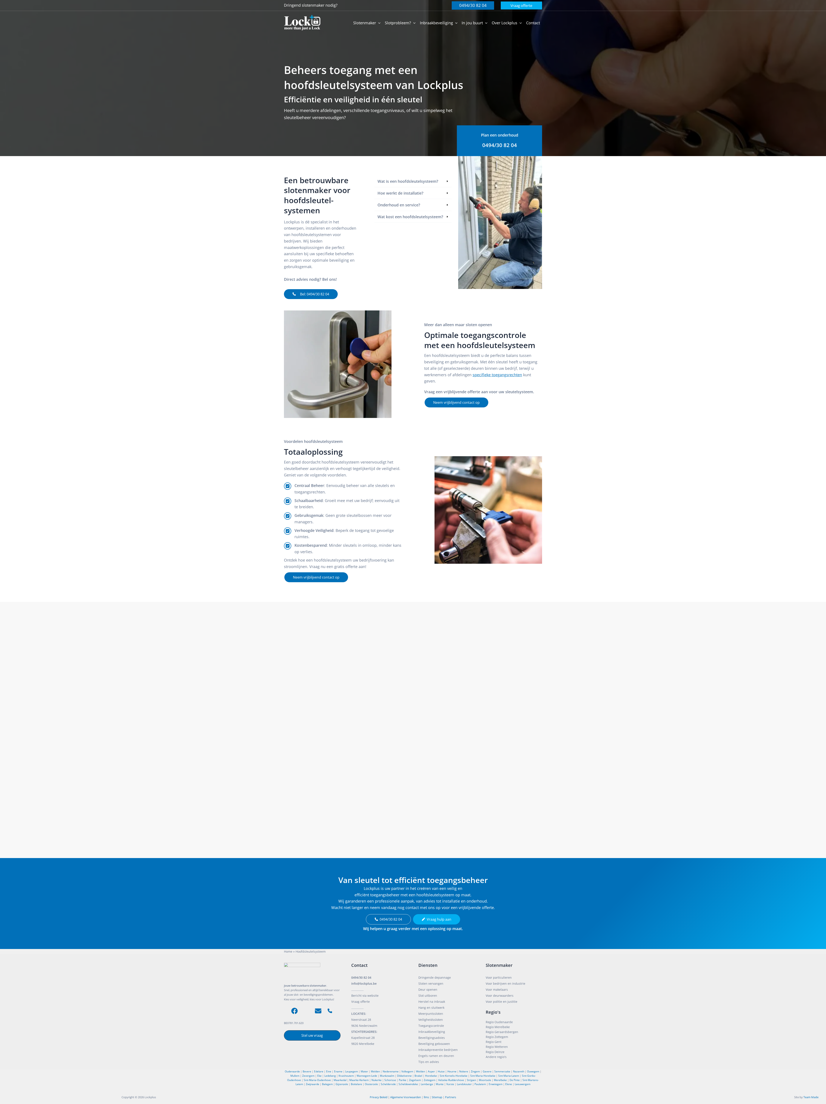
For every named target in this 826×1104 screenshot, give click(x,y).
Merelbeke (500, 1080)
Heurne (451, 1071)
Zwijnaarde (312, 1084)
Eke (319, 1076)
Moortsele (485, 1080)
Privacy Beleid (378, 1097)
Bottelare (356, 1084)
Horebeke (431, 1076)
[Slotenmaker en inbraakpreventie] (302, 22)
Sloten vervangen (430, 983)
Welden (420, 1071)
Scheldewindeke (408, 1084)
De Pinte (515, 1080)
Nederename (391, 1071)
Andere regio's (496, 1057)
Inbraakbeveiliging (431, 1032)
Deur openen (427, 989)
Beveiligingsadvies (431, 1038)
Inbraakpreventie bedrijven (438, 1050)
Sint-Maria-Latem (508, 1076)
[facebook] (294, 1011)
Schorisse (390, 1080)
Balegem (327, 1084)
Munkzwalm (387, 1076)
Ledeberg (330, 1076)
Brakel (418, 1076)
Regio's (493, 1012)
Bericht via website (365, 995)
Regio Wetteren (497, 1047)
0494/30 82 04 (361, 977)
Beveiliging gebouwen (434, 1044)
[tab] (413, 181)
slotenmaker (313, 5)
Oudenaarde (292, 1071)
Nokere (463, 1071)
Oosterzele (371, 1084)
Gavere (487, 1071)
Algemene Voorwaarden (405, 1097)
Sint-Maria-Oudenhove (317, 1080)
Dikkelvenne (404, 1076)
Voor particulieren (499, 977)
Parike (402, 1080)
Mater (364, 1071)
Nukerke (376, 1080)
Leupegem (351, 1071)
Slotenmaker (499, 965)
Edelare (318, 1071)
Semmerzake (502, 1071)
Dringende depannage (434, 977)
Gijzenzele (342, 1084)
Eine (328, 1071)
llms (426, 1097)
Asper (431, 1071)
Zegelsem (415, 1080)
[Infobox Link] (499, 141)
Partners (450, 1097)
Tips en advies (428, 1062)
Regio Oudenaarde (499, 1022)
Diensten (428, 965)
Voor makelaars (497, 989)
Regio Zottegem (497, 1037)
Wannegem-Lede (367, 1076)
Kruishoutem (346, 1076)
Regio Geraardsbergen (502, 1032)
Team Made (810, 1097)
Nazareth (518, 1071)
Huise (441, 1071)
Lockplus (151, 1097)
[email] (318, 1011)
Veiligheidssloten (430, 1020)
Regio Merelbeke (498, 1027)
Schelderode (388, 1084)
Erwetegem (495, 1084)
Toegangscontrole (431, 1026)
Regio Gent (493, 1042)
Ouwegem (533, 1071)
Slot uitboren (427, 995)
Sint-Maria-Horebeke (482, 1076)
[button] (473, 5)
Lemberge (427, 1084)
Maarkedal (340, 1080)
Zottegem (429, 1080)
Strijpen (471, 1080)
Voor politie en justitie (501, 1002)
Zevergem (308, 1076)
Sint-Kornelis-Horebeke (453, 1076)
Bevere (307, 1071)
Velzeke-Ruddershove (451, 1080)
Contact (359, 965)
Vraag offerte (360, 1002)
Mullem (294, 1076)
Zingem (475, 1071)
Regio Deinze (495, 1052)
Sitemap (437, 1097)
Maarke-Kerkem (359, 1080)
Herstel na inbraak (431, 1002)
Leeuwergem (522, 1084)
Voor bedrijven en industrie (505, 983)
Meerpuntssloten (430, 1014)
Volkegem (407, 1071)
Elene (508, 1084)
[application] (378, 23)
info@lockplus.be (364, 983)
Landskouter (464, 1084)
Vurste (450, 1084)
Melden (375, 1071)
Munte (440, 1084)
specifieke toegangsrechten (497, 374)
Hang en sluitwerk (431, 1008)
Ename (338, 1071)
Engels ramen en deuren (436, 1056)
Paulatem (480, 1084)
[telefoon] (330, 1010)
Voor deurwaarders (499, 995)
